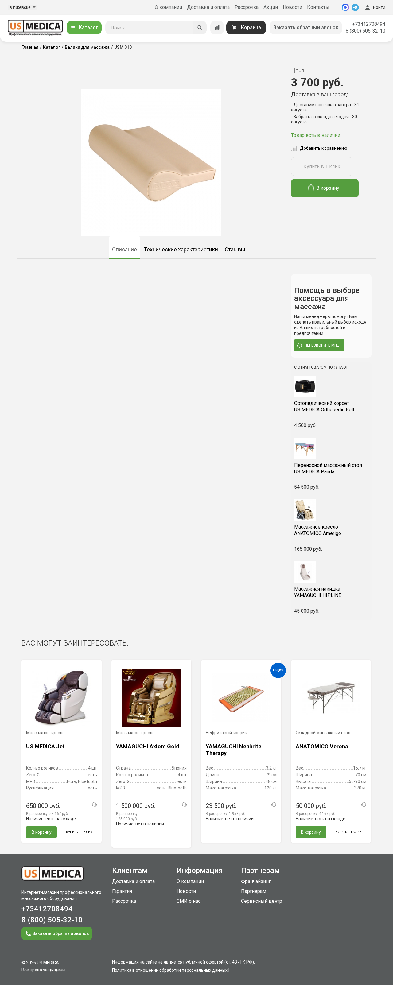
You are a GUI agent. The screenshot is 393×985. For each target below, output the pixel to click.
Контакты (318, 7)
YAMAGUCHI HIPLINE (317, 592)
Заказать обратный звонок (305, 27)
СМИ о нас (188, 901)
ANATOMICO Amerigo (317, 530)
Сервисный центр (261, 901)
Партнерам (253, 891)
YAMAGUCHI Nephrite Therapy (233, 749)
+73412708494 (368, 24)
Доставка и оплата (208, 7)
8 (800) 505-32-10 (365, 31)
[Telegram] (355, 7)
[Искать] (200, 27)
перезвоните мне (322, 345)
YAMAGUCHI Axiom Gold (147, 746)
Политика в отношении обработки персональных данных (170, 970)
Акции (270, 7)
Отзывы (235, 249)
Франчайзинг (256, 881)
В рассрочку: (47, 814)
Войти (379, 7)
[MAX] (345, 7)
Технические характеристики (181, 249)
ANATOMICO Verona (322, 746)
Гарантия (122, 891)
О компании (168, 7)
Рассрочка (247, 7)
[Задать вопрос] (94, 804)
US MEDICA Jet (45, 746)
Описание (124, 249)
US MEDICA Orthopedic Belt (324, 406)
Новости (292, 7)
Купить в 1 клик (321, 166)
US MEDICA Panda (328, 468)
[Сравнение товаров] (217, 27)
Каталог (88, 27)
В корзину (327, 188)
